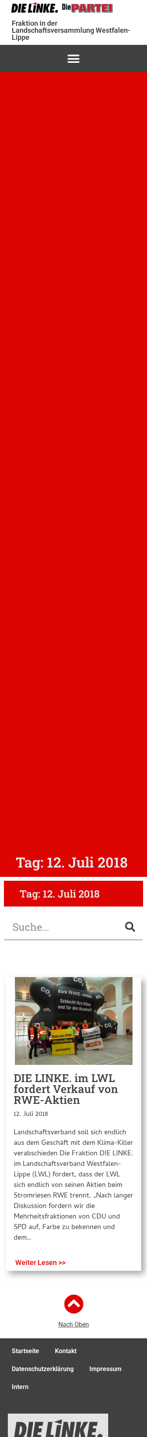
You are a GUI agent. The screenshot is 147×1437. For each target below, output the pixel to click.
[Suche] (130, 927)
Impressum (105, 1369)
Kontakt (65, 1351)
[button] (73, 58)
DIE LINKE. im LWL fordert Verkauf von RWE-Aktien (66, 1089)
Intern (20, 1387)
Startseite (25, 1351)
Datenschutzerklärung (43, 1369)
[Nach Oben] (73, 1304)
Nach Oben (73, 1324)
